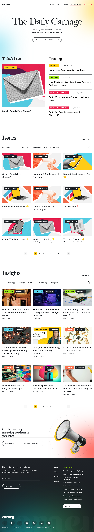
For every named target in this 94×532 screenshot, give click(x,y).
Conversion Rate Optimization (72, 499)
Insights (56, 477)
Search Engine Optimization (72, 496)
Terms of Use (29, 527)
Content (31, 282)
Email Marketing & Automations (72, 492)
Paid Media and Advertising (71, 483)
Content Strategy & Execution (72, 489)
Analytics (54, 282)
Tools (16, 147)
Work (57, 4)
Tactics (25, 147)
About (52, 4)
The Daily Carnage (75, 4)
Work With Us (87, 4)
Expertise (65, 4)
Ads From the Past (51, 147)
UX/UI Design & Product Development (70, 478)
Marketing (43, 282)
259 (58, 254)
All (3, 282)
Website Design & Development (73, 474)
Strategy (11, 282)
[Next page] (68, 253)
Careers (56, 481)
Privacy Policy (17, 527)
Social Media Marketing (70, 486)
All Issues (6, 147)
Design (22, 282)
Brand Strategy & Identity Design (73, 471)
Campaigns (36, 147)
